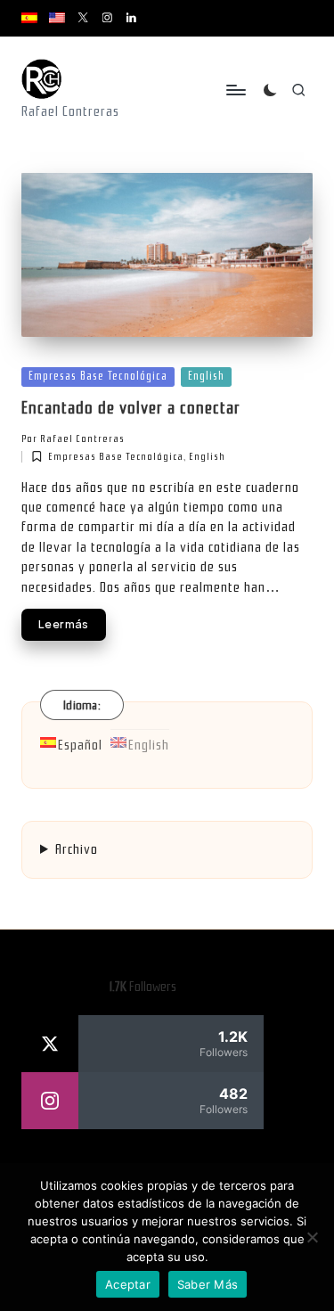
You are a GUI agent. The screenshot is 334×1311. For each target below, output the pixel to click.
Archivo (76, 849)
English (206, 375)
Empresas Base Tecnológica (98, 375)
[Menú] (235, 90)
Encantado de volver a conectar (130, 408)
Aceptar (128, 1284)
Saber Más (207, 1284)
